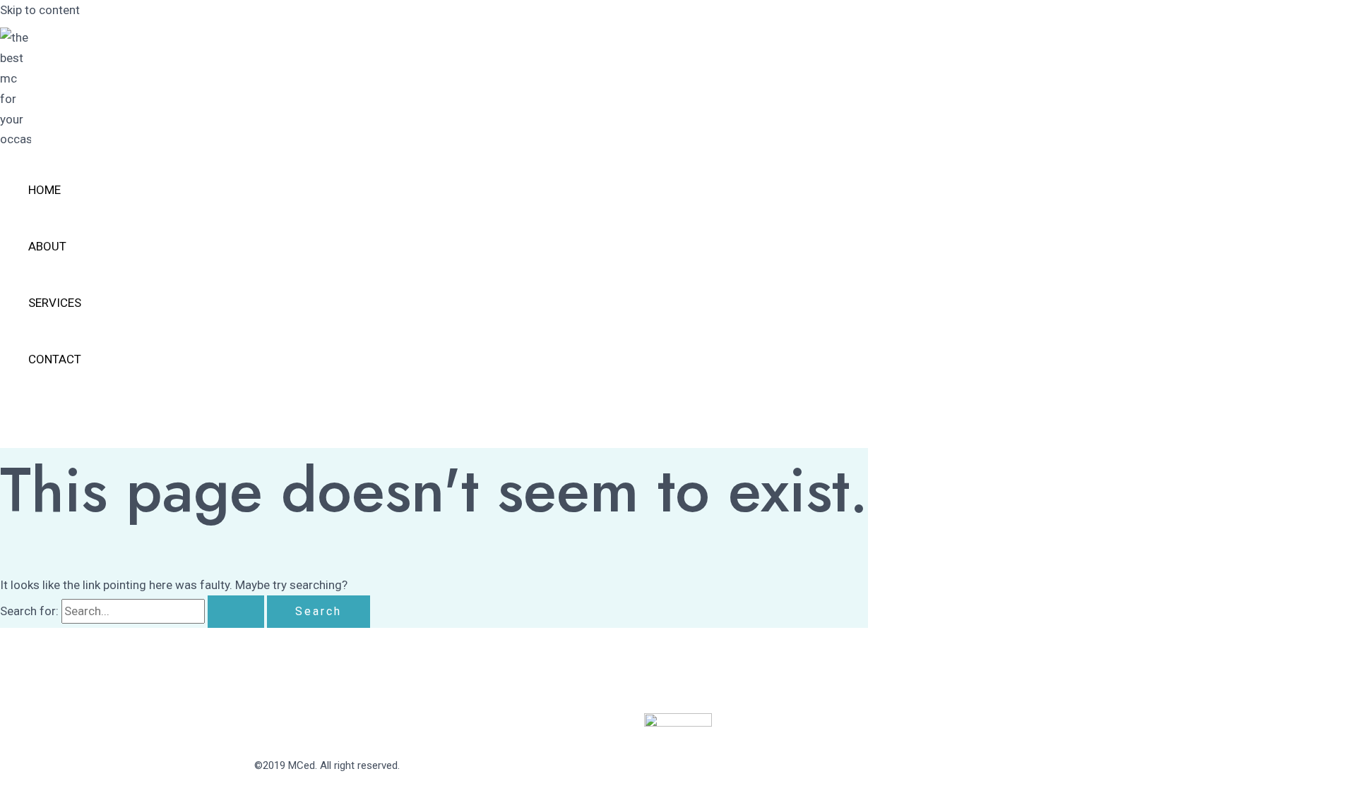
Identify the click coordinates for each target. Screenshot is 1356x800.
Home (44, 190)
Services (54, 303)
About (47, 246)
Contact (54, 359)
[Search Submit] (236, 611)
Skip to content (40, 10)
